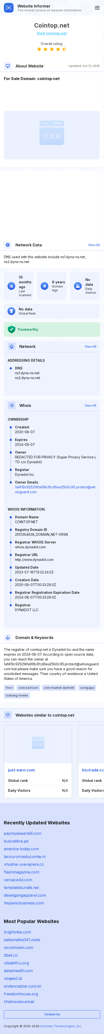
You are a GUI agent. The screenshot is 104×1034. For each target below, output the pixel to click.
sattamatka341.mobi (22, 939)
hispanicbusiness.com (24, 903)
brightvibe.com (17, 932)
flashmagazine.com (21, 872)
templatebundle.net (21, 887)
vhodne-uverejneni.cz (24, 864)
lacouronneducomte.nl (24, 856)
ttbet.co (11, 955)
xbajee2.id (13, 978)
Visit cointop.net (52, 33)
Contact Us (52, 1014)
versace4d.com (18, 879)
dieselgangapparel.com (25, 895)
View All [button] (94, 245)
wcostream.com (18, 947)
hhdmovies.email (19, 1001)
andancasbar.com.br (23, 986)
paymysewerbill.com (22, 833)
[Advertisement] (52, 96)
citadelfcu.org (16, 963)
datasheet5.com (18, 970)
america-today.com (21, 848)
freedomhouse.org (21, 993)
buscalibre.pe (16, 841)
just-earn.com (21, 770)
